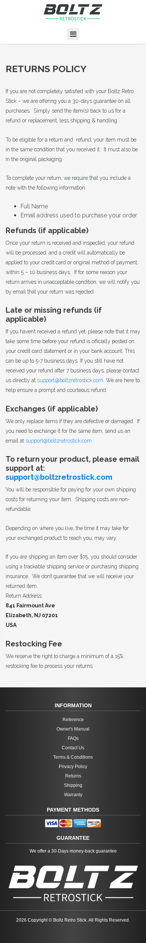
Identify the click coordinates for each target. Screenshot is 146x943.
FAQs (73, 738)
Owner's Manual (73, 729)
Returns (73, 776)
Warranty (73, 794)
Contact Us (73, 747)
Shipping (73, 785)
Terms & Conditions (73, 757)
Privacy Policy (73, 766)
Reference (73, 719)
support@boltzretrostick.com (70, 380)
